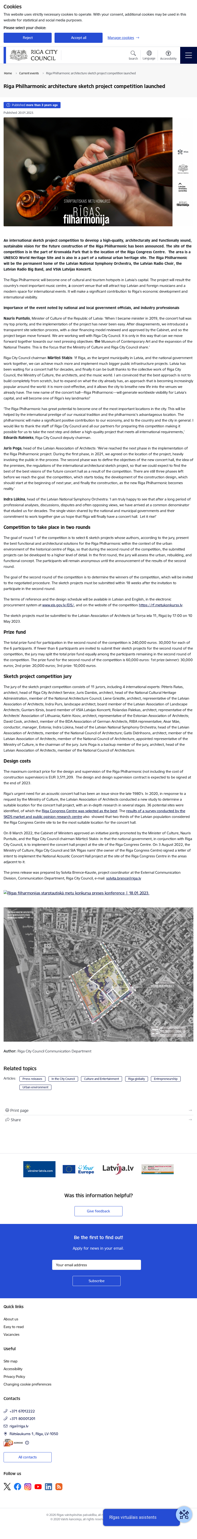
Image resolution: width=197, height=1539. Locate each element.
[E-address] (13, 1443)
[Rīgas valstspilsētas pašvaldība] (34, 55)
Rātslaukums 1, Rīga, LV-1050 (34, 1433)
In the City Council (63, 1079)
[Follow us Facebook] (17, 1486)
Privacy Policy (14, 1376)
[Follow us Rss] (58, 1486)
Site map (11, 1361)
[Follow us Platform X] (7, 1486)
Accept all (78, 37)
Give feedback (98, 1211)
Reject (28, 37)
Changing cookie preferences (27, 1384)
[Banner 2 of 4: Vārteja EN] (79, 1168)
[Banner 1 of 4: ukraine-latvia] (39, 1168)
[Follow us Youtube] (38, 1486)
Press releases (32, 1079)
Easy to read (14, 1326)
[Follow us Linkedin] (48, 1486)
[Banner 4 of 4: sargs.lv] (158, 1168)
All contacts (27, 1457)
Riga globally (136, 1079)
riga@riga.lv (19, 1426)
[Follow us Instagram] (27, 1486)
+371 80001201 (23, 1418)
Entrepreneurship (166, 1079)
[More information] (27, 1442)
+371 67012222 (22, 1411)
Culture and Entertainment (101, 1079)
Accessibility (13, 1369)
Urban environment (35, 1087)
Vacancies (11, 1334)
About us (11, 1319)
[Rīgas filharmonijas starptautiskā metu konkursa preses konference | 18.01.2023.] (76, 894)
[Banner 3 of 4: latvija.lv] (118, 1168)
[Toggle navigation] (188, 55)
